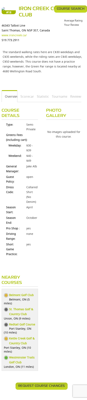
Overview (9, 96)
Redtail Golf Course (22, 324)
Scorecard (25, 96)
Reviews (74, 96)
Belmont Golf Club (21, 295)
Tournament (58, 96)
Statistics (41, 96)
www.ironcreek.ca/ (14, 35)
